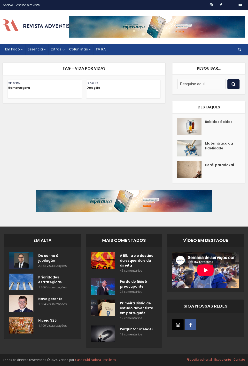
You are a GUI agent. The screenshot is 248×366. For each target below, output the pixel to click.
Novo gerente (50, 298)
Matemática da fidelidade (219, 146)
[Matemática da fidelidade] (191, 148)
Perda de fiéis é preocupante (133, 284)
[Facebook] (190, 324)
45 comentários (131, 270)
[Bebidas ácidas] (191, 126)
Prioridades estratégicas (50, 280)
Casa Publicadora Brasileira (95, 360)
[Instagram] (178, 324)
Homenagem (19, 87)
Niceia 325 (47, 320)
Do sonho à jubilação (48, 258)
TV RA (101, 49)
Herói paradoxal (219, 165)
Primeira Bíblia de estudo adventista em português (136, 308)
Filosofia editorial (199, 359)
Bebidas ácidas (218, 121)
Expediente (222, 359)
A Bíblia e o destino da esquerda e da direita (137, 260)
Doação (93, 87)
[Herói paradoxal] (191, 169)
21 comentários (131, 292)
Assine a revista (28, 5)
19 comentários (131, 318)
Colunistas (78, 49)
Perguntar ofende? (137, 329)
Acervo (8, 5)
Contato (239, 359)
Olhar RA (14, 83)
